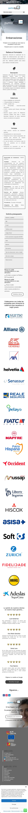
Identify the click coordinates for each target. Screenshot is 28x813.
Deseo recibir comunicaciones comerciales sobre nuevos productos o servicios (12, 288)
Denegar (14, 804)
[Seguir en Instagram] (7, 695)
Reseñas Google (14, 682)
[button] (26, 787)
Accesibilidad (7, 780)
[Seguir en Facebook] (4, 695)
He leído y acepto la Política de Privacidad (13, 276)
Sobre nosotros (8, 770)
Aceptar (14, 800)
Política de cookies (7, 811)
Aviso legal (22, 811)
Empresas (6, 771)
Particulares (7, 773)
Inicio (5, 768)
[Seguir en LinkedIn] (9, 695)
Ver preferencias (14, 808)
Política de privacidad (15, 811)
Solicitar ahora (17, 294)
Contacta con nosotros (14, 716)
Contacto (6, 774)
